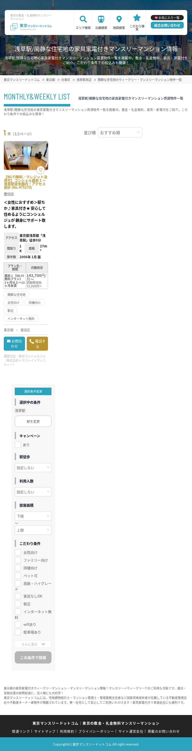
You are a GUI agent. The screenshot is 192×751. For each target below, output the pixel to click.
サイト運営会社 (131, 731)
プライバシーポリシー (96, 731)
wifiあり (30, 624)
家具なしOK (33, 596)
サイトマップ (45, 731)
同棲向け (31, 567)
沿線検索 (101, 27)
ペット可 (31, 575)
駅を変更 (33, 421)
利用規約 (67, 731)
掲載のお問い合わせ (164, 731)
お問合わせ (16, 343)
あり (26, 444)
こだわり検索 (137, 27)
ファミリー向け (36, 560)
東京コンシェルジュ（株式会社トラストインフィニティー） (25, 360)
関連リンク (21, 731)
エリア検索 (83, 27)
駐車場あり (32, 632)
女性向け (31, 552)
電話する (40, 343)
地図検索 (119, 27)
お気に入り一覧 (169, 17)
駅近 (27, 603)
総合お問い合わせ (167, 25)
